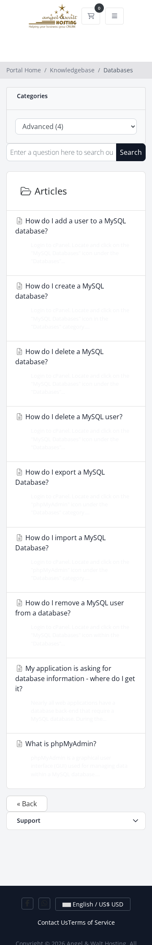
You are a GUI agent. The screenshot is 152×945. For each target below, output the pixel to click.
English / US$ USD (97, 904)
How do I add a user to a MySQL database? (72, 240)
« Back (27, 803)
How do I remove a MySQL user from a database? (72, 622)
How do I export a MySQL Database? (72, 491)
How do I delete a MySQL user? (76, 431)
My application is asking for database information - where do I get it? (75, 693)
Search (131, 152)
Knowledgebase (72, 70)
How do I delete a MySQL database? (72, 371)
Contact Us (53, 922)
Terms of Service (91, 922)
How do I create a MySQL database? (72, 305)
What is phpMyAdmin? (76, 758)
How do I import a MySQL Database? (72, 557)
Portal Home (23, 70)
